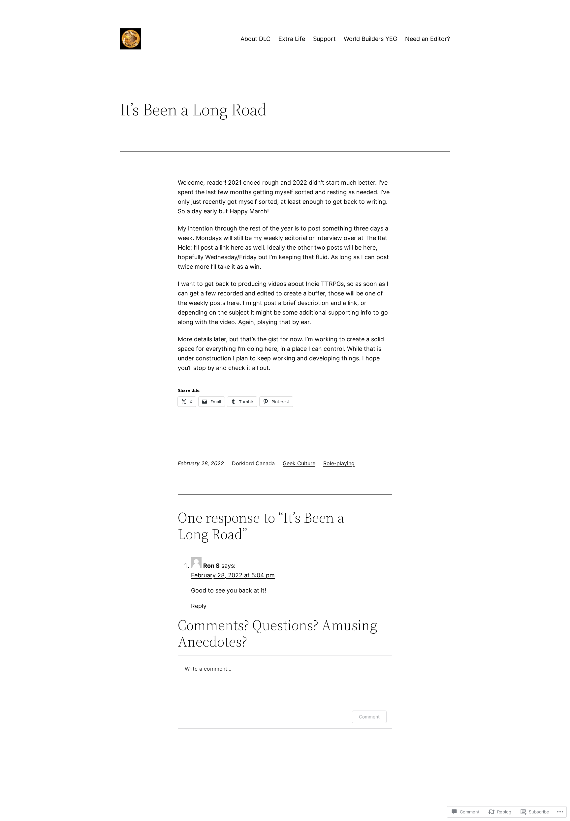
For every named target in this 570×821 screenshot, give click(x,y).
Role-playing (339, 463)
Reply (198, 605)
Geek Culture (299, 463)
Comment (369, 716)
